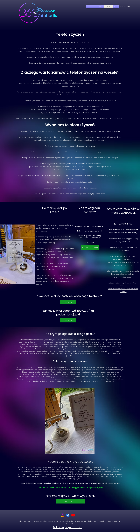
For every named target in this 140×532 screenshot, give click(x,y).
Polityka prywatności (67, 527)
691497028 (81, 521)
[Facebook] (68, 515)
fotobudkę (88, 175)
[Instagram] (62, 515)
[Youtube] (73, 515)
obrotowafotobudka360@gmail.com (103, 521)
